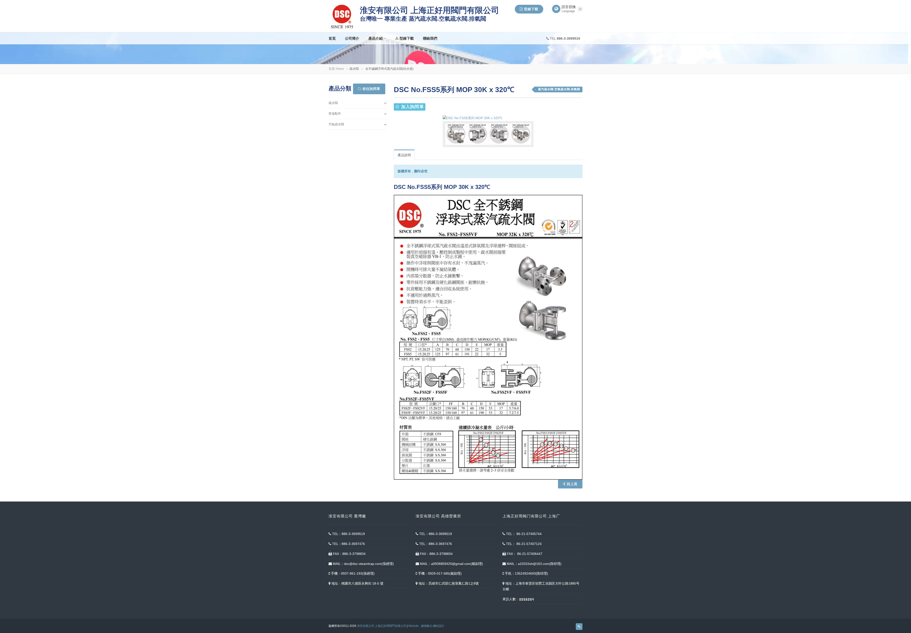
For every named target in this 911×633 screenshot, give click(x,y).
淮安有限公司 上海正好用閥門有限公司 (381, 626)
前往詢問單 (370, 89)
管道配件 (335, 113)
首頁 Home (336, 68)
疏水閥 (333, 103)
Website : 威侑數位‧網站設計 (426, 626)
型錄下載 (530, 9)
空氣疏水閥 (336, 124)
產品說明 (404, 155)
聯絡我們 (430, 38)
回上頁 (571, 484)
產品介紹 (375, 38)
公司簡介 (352, 38)
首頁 (332, 38)
